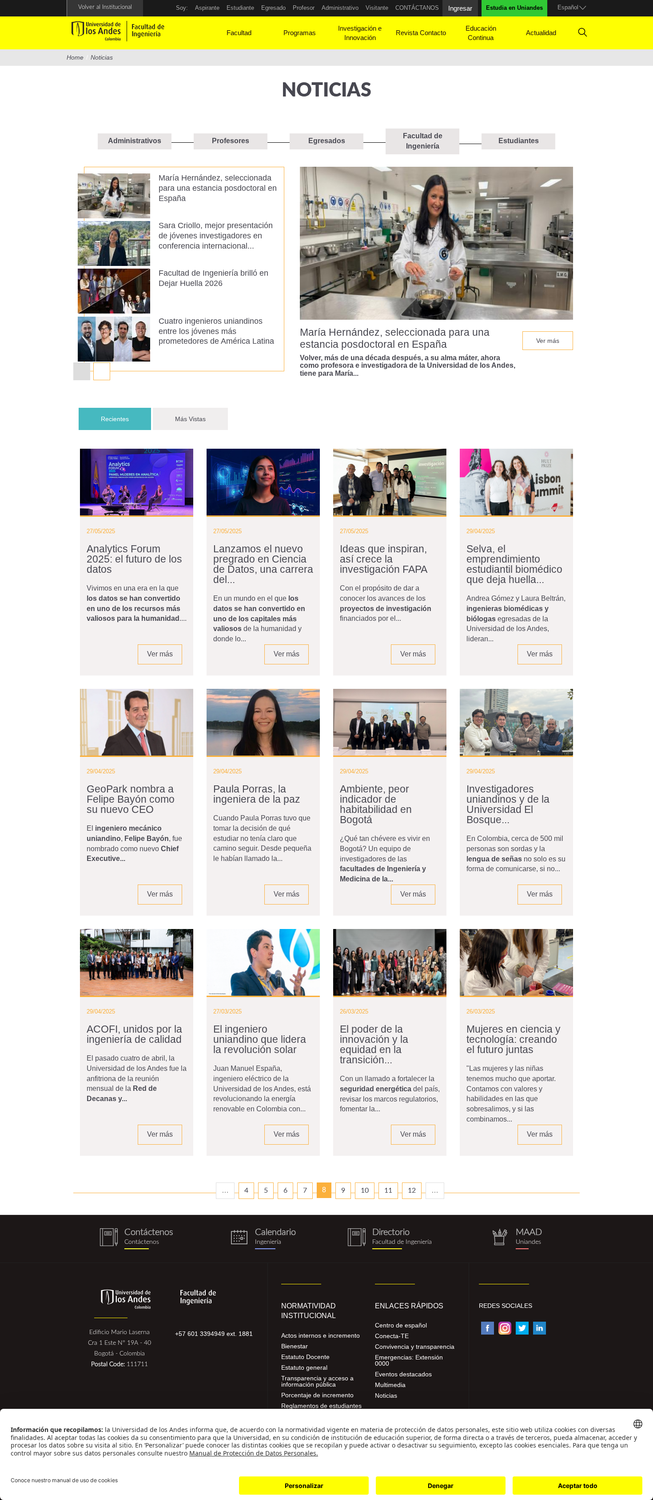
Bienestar (294, 1346)
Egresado (273, 7)
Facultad (239, 32)
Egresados (326, 141)
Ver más (547, 340)
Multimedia (390, 1385)
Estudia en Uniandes (514, 7)
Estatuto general (304, 1367)
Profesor (304, 7)
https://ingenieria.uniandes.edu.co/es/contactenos (136, 1238)
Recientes (126, 418)
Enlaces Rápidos (409, 1306)
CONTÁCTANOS (417, 7)
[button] (101, 371)
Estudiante (240, 7)
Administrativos (134, 141)
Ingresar (460, 8)
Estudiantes (518, 141)
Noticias (386, 1395)
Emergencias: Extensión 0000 (409, 1360)
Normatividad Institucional (308, 1311)
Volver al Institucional (105, 7)
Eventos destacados (403, 1374)
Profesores (230, 141)
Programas (299, 32)
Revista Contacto (421, 32)
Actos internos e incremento (320, 1335)
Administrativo (340, 7)
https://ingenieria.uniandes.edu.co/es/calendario (263, 1238)
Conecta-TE (392, 1336)
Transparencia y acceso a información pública (317, 1381)
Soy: (182, 7)
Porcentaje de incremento (317, 1395)
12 (412, 1190)
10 (365, 1190)
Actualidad (541, 32)
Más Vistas (190, 418)
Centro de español (401, 1325)
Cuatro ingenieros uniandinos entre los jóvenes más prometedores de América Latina (216, 331)
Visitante (377, 7)
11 (388, 1190)
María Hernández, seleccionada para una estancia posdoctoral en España (218, 188)
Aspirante (207, 7)
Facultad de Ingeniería (422, 141)
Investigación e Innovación (360, 32)
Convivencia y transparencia (414, 1346)
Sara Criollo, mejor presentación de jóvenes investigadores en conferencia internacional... (216, 235)
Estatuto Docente (305, 1357)
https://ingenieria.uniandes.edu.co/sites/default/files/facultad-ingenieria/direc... (389, 1238)
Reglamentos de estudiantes (321, 1406)
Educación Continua (481, 32)
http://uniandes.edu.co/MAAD (516, 1238)
